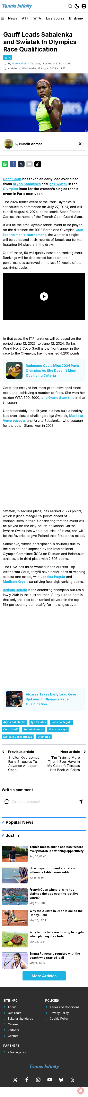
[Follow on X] (80, 144)
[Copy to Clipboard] (37, 164)
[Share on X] (21, 164)
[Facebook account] (26, 1079)
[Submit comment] (81, 801)
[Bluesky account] (61, 1079)
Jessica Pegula (53, 577)
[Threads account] (72, 1079)
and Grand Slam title (57, 398)
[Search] (70, 6)
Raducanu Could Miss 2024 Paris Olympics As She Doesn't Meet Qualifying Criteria (52, 370)
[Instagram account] (38, 1079)
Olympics (10, 189)
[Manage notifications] (80, 1090)
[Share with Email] (29, 164)
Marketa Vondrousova (17, 736)
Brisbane (76, 18)
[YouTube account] (49, 1079)
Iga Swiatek (58, 184)
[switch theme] (77, 6)
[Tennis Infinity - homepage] (17, 6)
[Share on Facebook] (13, 164)
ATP (25, 18)
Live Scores (55, 18)
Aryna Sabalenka (27, 184)
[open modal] (83, 6)
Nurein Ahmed (20, 63)
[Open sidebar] (2, 18)
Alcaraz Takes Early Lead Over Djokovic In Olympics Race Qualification (51, 699)
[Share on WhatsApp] (5, 164)
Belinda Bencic (15, 590)
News (12, 18)
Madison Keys (14, 582)
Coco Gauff (12, 179)
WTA (37, 18)
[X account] (15, 1079)
